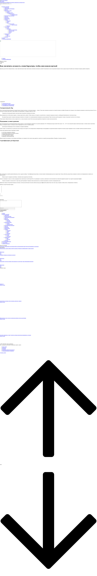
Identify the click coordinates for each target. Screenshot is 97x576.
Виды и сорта (11, 13)
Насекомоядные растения (9, 15)
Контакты (4, 347)
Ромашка (8, 25)
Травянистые (6, 33)
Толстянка (9, 28)
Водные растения (7, 216)
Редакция (4, 348)
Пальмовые (6, 17)
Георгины (8, 20)
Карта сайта (4, 346)
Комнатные (6, 219)
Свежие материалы (6, 243)
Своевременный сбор (6, 103)
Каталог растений (5, 6)
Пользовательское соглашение (8, 350)
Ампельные (6, 7)
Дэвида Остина (14, 24)
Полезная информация (6, 38)
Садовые (6, 19)
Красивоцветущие (8, 10)
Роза (7, 22)
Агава (8, 27)
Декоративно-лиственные (9, 8)
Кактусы (6, 9)
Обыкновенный (14, 14)
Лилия (8, 21)
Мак (7, 34)
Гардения (8, 221)
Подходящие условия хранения (8, 104)
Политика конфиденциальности (8, 349)
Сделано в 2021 (3, 352)
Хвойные (6, 36)
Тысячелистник (10, 12)
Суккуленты (6, 26)
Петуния (8, 35)
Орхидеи (6, 16)
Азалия (8, 11)
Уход (10, 32)
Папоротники (7, 18)
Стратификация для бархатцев (8, 105)
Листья (10, 31)
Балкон (3, 37)
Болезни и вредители (13, 29)
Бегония (8, 220)
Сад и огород (4, 242)
